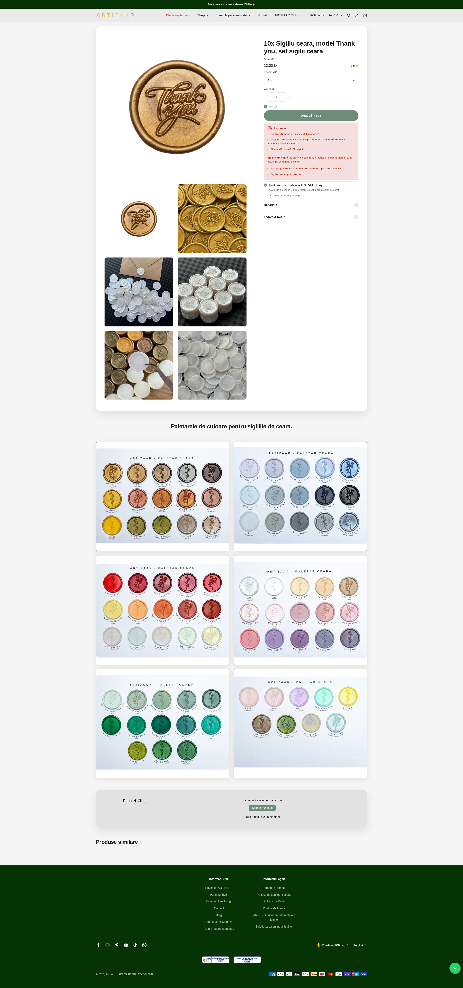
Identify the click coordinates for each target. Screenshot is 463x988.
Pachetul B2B (219, 894)
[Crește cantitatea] (284, 97)
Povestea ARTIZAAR (219, 887)
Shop (201, 15)
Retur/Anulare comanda (219, 928)
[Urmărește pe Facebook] (98, 945)
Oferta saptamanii (178, 15)
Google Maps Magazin (218, 921)
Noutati (262, 15)
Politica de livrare (274, 908)
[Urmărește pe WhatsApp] (144, 945)
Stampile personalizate (231, 15)
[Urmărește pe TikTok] (135, 945)
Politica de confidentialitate (274, 894)
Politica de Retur (274, 901)
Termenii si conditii (274, 887)
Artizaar (269, 58)
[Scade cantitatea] (269, 97)
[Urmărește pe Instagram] (107, 945)
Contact (219, 908)
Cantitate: (270, 88)
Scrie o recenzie (262, 807)
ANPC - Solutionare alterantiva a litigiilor (274, 917)
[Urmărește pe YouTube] (126, 945)
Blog (219, 915)
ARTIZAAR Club (286, 15)
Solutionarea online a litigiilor (274, 926)
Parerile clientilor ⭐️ (219, 901)
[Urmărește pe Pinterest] (116, 945)
